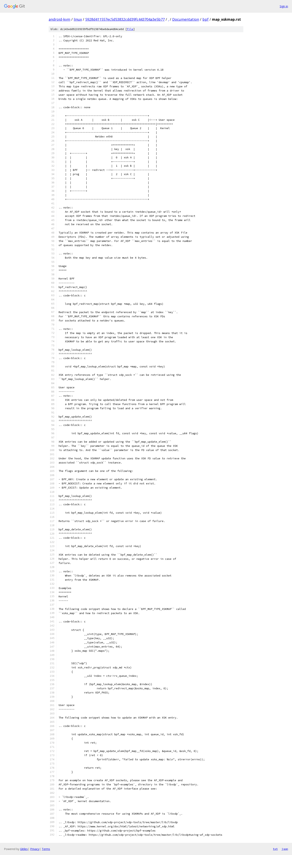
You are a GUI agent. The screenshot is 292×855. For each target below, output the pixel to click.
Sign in (284, 6)
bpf (205, 19)
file (130, 29)
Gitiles (24, 849)
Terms (46, 849)
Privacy (34, 849)
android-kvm (59, 19)
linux (78, 19)
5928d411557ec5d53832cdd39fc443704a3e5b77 (125, 19)
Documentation (185, 19)
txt (275, 849)
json (285, 849)
